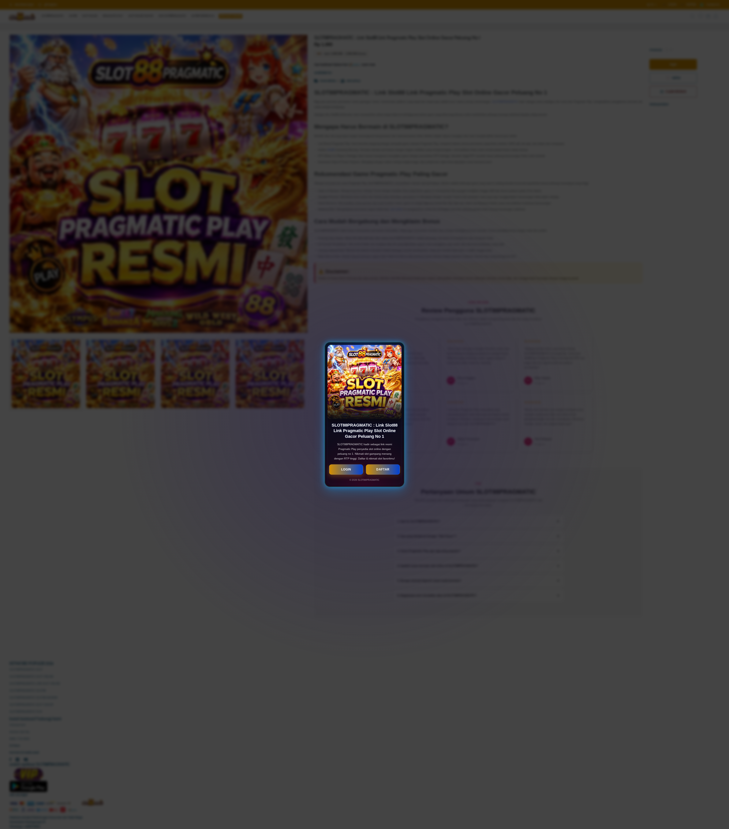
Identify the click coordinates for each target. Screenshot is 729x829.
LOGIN (346, 469)
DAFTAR (382, 469)
